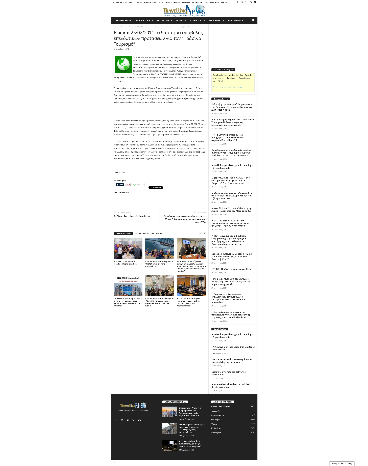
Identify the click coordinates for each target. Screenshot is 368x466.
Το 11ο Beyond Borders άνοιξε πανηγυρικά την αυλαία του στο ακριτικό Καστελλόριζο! (228, 137)
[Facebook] (237, 2)
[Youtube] (255, 2)
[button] (253, 20)
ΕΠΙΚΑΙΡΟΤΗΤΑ (143, 20)
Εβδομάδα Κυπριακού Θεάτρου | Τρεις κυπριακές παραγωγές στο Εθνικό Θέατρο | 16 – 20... (231, 256)
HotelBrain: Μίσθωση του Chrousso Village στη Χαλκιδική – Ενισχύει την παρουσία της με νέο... (230, 281)
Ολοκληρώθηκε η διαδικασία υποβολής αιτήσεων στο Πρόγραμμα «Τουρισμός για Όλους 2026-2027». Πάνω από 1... (232, 152)
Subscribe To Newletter (192, 2)
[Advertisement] (159, 111)
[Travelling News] (184, 10)
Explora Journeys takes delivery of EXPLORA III (228, 373)
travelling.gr (124, 20)
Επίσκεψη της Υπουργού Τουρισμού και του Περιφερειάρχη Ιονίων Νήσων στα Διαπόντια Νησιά (232, 107)
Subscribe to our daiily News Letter (227, 87)
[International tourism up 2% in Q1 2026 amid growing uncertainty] (159, 248)
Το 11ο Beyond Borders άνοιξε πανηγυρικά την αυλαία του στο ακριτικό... (191, 444)
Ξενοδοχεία (216, 433)
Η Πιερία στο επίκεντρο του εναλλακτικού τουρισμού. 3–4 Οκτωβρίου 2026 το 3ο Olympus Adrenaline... (228, 298)
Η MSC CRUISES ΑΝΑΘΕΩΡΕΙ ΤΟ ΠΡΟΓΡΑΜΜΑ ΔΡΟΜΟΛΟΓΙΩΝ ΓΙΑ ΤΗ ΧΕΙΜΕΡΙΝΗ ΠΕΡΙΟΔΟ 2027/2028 (230, 223)
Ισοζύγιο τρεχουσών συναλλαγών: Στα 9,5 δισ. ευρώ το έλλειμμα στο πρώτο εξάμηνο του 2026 (231, 195)
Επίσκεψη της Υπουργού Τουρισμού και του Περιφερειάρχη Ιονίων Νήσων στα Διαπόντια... (190, 412)
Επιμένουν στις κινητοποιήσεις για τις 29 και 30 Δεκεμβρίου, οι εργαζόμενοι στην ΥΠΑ (185, 219)
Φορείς (214, 424)
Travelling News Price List (216, 2)
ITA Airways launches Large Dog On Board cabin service (233, 348)
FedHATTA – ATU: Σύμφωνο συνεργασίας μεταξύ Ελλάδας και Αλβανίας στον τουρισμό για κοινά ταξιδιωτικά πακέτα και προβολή (191, 266)
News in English (172, 2)
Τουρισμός (215, 411)
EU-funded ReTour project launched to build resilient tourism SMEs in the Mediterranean (188, 302)
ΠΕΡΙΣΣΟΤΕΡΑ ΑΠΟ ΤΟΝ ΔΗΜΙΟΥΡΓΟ (149, 233)
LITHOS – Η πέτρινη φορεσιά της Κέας (231, 269)
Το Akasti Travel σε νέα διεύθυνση (132, 216)
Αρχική (116, 27)
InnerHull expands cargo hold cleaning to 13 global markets (232, 166)
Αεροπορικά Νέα (218, 415)
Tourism (123, 27)
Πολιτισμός (215, 420)
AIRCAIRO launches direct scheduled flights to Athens (125, 262)
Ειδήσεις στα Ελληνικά (153, 2)
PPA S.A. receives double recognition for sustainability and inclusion (231, 360)
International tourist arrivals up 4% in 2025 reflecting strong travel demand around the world (159, 302)
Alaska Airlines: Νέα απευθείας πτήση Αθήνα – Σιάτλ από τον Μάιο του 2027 (231, 209)
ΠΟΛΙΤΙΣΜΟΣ (234, 20)
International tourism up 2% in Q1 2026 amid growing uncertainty (159, 264)
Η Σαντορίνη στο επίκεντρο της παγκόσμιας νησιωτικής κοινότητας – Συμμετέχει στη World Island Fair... (231, 314)
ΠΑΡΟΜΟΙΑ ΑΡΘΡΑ (123, 233)
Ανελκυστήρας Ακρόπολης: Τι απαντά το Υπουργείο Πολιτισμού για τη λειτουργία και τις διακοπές (232, 122)
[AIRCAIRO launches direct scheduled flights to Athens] (128, 248)
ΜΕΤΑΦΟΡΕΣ (215, 20)
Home (139, 2)
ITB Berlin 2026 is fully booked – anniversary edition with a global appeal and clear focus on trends (128, 302)
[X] (251, 2)
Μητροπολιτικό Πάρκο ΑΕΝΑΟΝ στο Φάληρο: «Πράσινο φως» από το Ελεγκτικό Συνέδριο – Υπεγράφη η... (230, 180)
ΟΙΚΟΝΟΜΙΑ (163, 20)
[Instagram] (242, 2)
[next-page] (204, 233)
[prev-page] (200, 233)
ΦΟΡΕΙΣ (180, 20)
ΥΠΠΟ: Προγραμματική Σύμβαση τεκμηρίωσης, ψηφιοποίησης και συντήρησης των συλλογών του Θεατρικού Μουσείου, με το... (229, 239)
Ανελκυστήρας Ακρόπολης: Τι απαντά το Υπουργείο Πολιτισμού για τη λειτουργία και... (192, 428)
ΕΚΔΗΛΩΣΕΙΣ (196, 20)
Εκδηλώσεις (216, 428)
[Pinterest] (246, 2)
